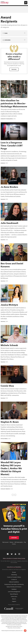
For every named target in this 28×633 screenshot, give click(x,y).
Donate (14, 572)
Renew (11, 542)
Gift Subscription (19, 542)
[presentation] (14, 89)
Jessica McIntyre (9, 304)
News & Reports (14, 594)
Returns (14, 599)
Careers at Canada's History (14, 577)
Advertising (14, 574)
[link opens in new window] (25, 630)
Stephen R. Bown (10, 422)
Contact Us (14, 579)
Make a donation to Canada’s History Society (14, 558)
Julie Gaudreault (9, 223)
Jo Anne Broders (9, 187)
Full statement (18, 624)
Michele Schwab (9, 345)
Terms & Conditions (16, 627)
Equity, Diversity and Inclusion (14, 586)
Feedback (14, 589)
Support (14, 601)
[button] (24, 33)
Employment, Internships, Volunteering (14, 584)
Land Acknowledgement (14, 591)
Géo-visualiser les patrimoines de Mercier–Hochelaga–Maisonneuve (14, 103)
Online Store (14, 596)
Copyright (8, 626)
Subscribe (15, 537)
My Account (5, 542)
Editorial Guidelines (14, 582)
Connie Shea (7, 385)
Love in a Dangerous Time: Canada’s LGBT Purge (12, 145)
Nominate (14, 69)
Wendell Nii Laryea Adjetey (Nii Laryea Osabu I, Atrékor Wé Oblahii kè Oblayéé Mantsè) (11, 468)
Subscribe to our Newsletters (14, 567)
